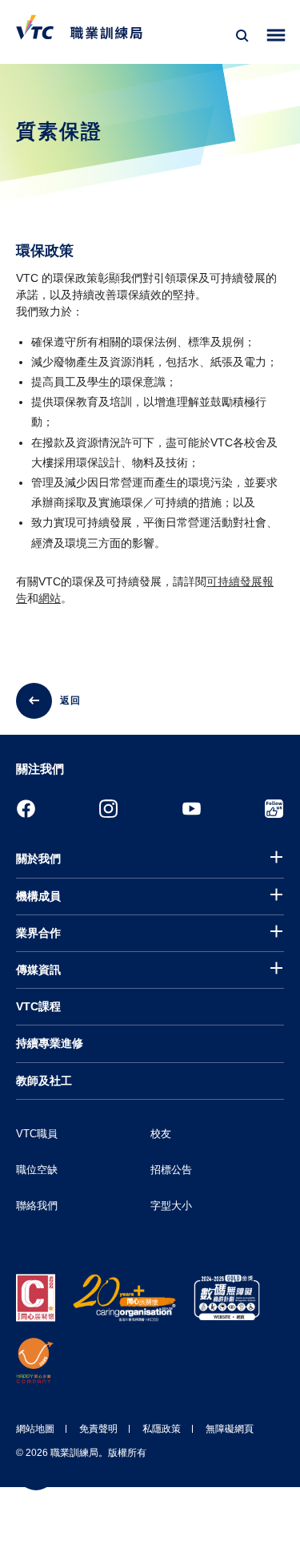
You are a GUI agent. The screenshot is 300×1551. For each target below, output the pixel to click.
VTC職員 (37, 1134)
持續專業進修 (49, 1043)
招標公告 (171, 1170)
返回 (70, 700)
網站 (49, 598)
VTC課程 (38, 1006)
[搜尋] (242, 36)
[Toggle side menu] (276, 35)
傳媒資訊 (38, 969)
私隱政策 (161, 1428)
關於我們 (38, 858)
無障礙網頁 (230, 1428)
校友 (160, 1134)
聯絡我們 (37, 1206)
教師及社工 (44, 1080)
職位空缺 (37, 1170)
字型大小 (171, 1206)
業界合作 (38, 932)
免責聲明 (98, 1428)
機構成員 (38, 896)
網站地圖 (35, 1428)
